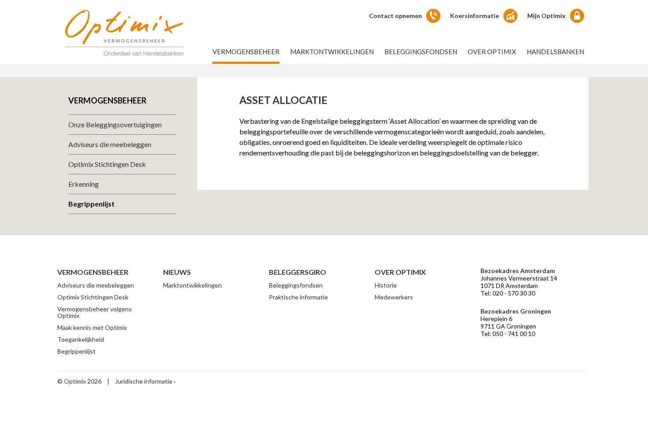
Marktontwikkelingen (332, 51)
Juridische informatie (143, 381)
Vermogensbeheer (245, 51)
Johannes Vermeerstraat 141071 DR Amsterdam (518, 281)
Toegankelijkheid (80, 339)
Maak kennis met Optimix (92, 327)
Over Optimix (492, 51)
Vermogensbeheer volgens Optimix (94, 312)
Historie (386, 285)
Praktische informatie (298, 297)
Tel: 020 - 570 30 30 (507, 293)
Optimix (124, 32)
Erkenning (83, 184)
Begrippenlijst (91, 203)
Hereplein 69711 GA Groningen (508, 322)
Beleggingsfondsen (420, 51)
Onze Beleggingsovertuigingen (115, 124)
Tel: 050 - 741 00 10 (507, 333)
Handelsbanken (555, 51)
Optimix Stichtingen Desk (107, 164)
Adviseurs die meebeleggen (109, 144)
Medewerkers (394, 297)
